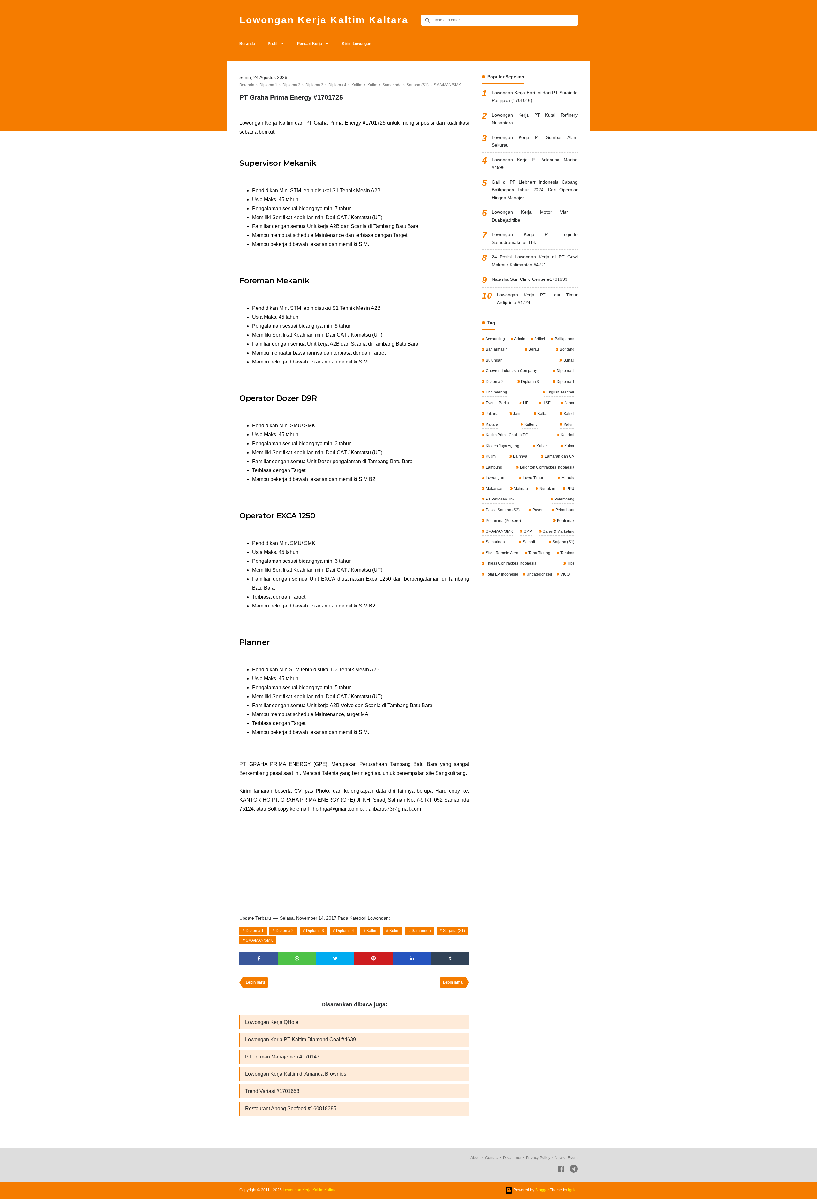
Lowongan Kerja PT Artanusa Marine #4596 (535, 163)
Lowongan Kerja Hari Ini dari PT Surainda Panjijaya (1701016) (535, 96)
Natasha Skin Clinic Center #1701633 (529, 279)
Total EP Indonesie (501, 574)
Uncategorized (539, 574)
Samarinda (421, 930)
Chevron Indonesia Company (511, 371)
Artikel (539, 339)
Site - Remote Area (501, 553)
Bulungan (494, 360)
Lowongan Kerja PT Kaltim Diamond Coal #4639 (300, 1039)
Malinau (520, 488)
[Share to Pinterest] (373, 958)
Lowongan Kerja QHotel (272, 1022)
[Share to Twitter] (335, 958)
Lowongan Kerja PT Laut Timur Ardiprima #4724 (537, 298)
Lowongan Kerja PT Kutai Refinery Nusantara (535, 119)
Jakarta (491, 413)
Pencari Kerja (309, 44)
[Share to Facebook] (258, 958)
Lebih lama (453, 982)
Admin (519, 339)
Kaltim (371, 930)
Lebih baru (255, 982)
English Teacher (559, 392)
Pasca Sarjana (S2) (502, 510)
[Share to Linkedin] (412, 958)
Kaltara (491, 424)
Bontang (566, 349)
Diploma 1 (255, 930)
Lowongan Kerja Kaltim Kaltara (323, 20)
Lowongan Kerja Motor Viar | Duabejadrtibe (535, 216)
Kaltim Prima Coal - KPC (506, 435)
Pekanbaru (564, 510)
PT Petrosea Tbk (499, 499)
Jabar (569, 403)
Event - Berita (497, 403)
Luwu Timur (532, 478)
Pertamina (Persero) (503, 520)
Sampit (528, 542)
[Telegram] (574, 1170)
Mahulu (567, 478)
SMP (527, 531)
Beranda (247, 44)
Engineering (496, 392)
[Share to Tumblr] (450, 958)
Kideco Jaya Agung (502, 446)
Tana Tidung (539, 553)
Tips (570, 563)
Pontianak (565, 520)
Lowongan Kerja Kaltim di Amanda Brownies (295, 1074)
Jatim (517, 413)
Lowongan (494, 478)
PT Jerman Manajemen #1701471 (283, 1056)
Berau (533, 349)
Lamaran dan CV (559, 456)
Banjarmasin (496, 349)
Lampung (493, 467)
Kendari (567, 435)
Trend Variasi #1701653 (272, 1091)
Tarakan (566, 553)
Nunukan (546, 488)
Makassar (494, 488)
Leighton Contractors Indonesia (546, 467)
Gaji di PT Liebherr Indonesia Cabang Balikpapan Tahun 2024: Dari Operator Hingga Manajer (535, 189)
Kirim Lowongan (356, 44)
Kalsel (568, 413)
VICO (564, 574)
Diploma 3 (315, 930)
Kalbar (542, 413)
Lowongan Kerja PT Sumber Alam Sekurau (535, 141)
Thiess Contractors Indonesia (510, 563)
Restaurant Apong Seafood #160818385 (290, 1108)
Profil (272, 44)
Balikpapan (564, 339)
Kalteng (530, 424)
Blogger (542, 1190)
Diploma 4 (345, 930)
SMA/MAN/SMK (259, 940)
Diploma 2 (285, 930)
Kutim (394, 930)
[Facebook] (561, 1170)
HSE (546, 403)
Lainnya (519, 456)
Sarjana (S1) (454, 930)
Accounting (495, 339)
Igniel (573, 1190)
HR (525, 403)
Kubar (541, 446)
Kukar (568, 446)
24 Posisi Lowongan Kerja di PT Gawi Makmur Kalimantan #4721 (535, 260)
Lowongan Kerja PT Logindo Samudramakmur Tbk (535, 238)
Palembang (563, 499)
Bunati (568, 360)
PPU (570, 488)
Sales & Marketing (558, 531)
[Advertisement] (354, 861)
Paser (537, 510)
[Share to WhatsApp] (297, 958)
